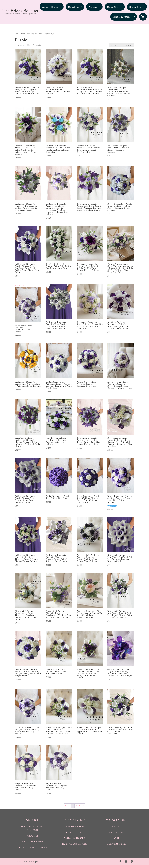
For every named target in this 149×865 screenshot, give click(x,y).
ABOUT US (33, 835)
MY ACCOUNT (116, 832)
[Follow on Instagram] (126, 861)
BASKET (116, 838)
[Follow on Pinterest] (132, 861)
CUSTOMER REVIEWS (33, 841)
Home (17, 33)
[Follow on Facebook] (120, 861)
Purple (46, 33)
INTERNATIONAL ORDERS (32, 847)
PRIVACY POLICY (74, 832)
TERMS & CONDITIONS (74, 843)
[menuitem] (52, 7)
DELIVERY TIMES (116, 843)
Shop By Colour (36, 33)
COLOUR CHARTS (74, 826)
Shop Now (25, 33)
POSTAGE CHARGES (74, 838)
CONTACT (116, 826)
